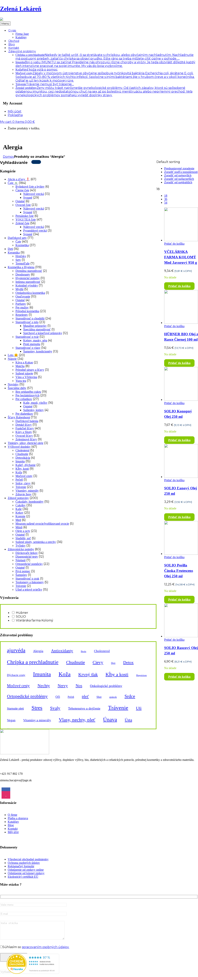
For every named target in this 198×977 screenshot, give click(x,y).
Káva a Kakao (24, 362)
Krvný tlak (88, 674)
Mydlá (19, 289)
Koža (36, 69)
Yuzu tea (20, 380)
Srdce (130, 696)
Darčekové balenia (26, 421)
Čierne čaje (22, 190)
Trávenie (44, 84)
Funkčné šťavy (24, 428)
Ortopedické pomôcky (29, 564)
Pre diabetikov (24, 413)
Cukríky (20, 505)
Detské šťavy (23, 424)
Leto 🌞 (13, 355)
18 (165, 195)
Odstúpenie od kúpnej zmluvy (26, 873)
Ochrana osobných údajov (24, 862)
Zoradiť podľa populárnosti (181, 172)
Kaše (18, 509)
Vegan (11, 720)
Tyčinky (20, 545)
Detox (128, 662)
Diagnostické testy (26, 556)
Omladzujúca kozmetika (30, 292)
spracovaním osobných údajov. (45, 947)
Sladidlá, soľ (23, 538)
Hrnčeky (20, 256)
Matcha (20, 366)
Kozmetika (22, 245)
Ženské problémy (103, 91)
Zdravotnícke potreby (21, 549)
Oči (57, 697)
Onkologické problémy (106, 686)
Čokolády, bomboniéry (29, 501)
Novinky (13, 384)
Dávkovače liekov (26, 553)
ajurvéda (16, 650)
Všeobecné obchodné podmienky (28, 859)
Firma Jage (22, 33)
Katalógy (21, 37)
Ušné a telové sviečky (28, 589)
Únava (110, 719)
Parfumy (20, 303)
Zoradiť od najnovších (177, 175)
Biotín (83, 651)
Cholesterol (22, 450)
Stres (37, 708)
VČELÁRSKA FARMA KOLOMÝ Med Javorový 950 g (180, 257)
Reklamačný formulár (21, 866)
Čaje (18, 241)
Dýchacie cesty (16, 675)
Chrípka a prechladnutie (32, 662)
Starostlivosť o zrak (27, 578)
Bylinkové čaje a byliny (29, 186)
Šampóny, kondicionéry (37, 351)
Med (18, 520)
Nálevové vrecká (33, 194)
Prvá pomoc (22, 571)
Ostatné (20, 201)
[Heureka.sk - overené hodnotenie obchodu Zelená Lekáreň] (33, 973)
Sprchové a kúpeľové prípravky (42, 333)
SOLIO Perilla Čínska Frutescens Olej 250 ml (178, 570)
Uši (139, 708)
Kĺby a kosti (117, 674)
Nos (79, 685)
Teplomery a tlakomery (29, 582)
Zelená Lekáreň (20, 8)
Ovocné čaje (23, 205)
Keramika (14, 252)
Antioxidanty (62, 651)
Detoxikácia (22, 457)
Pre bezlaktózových (27, 395)
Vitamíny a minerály (37, 720)
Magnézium (141, 675)
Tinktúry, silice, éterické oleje (25, 443)
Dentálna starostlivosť (28, 270)
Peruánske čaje (24, 215)
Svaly (55, 708)
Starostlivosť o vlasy (27, 347)
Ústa (128, 720)
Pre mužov (22, 307)
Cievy (98, 662)
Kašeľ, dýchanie (25, 465)
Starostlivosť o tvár (27, 336)
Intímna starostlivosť (27, 281)
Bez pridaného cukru (28, 391)
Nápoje (12, 358)
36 (165, 199)
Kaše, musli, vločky (35, 402)
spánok (113, 697)
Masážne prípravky (35, 325)
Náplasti (20, 560)
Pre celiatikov (23, 399)
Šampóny (21, 575)
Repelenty (21, 314)
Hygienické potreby (27, 278)
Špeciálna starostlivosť (37, 329)
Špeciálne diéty (17, 388)
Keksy (19, 512)
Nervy (63, 685)
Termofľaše (22, 263)
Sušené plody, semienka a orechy (35, 542)
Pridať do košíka (174, 243)
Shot (99, 696)
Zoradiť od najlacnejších (179, 178)
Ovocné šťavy (24, 435)
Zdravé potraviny (18, 498)
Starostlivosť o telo (26, 322)
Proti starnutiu (31, 344)
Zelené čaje (22, 223)
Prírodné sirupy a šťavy (29, 369)
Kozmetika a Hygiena (21, 267)
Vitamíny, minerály (27, 490)
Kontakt (13, 828)
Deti (10, 248)
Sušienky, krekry (33, 410)
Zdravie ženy (23, 494)
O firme (12, 814)
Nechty (44, 685)
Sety (18, 259)
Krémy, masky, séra (35, 340)
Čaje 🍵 (13, 183)
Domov (8, 156)
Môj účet (13, 832)
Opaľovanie (22, 296)
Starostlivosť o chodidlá (29, 318)
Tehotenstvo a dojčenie (84, 708)
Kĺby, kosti (22, 468)
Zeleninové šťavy (26, 439)
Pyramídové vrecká (35, 230)
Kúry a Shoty (23, 432)
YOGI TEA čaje (25, 219)
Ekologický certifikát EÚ (23, 876)
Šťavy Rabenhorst (19, 417)
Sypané (27, 197)
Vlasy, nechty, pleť (77, 719)
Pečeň (19, 479)
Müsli (18, 527)
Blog (11, 825)
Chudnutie (21, 454)
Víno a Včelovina (26, 377)
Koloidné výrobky (26, 285)
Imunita (20, 461)
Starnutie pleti (15, 708)
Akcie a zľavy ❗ (19, 179)
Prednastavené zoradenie (179, 168)
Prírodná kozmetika (27, 311)
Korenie (20, 516)
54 (165, 202)
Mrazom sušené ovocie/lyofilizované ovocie (42, 523)
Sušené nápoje (24, 373)
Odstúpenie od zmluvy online (26, 869)
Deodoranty (22, 274)
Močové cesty (105, 77)
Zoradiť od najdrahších (178, 182)
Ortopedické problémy (27, 696)
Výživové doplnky (19, 446)
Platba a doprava (18, 818)
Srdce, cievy (23, 483)
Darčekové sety (17, 237)
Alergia (38, 651)
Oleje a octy (22, 531)
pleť (85, 696)
